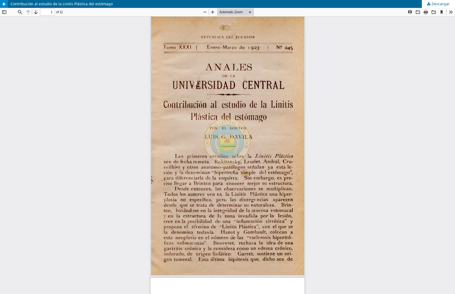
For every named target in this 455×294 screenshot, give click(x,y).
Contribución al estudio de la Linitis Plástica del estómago (62, 3)
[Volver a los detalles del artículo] (4, 4)
